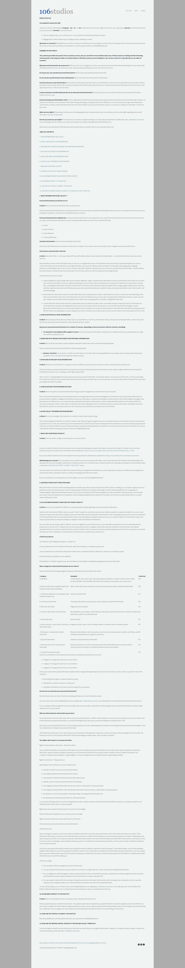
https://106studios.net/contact (134, 119)
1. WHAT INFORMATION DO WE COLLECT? (52, 137)
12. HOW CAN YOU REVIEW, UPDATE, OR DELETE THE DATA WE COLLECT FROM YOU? (65, 191)
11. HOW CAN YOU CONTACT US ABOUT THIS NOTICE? (56, 186)
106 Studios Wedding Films (69, 943)
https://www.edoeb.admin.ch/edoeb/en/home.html (122, 456)
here (102, 68)
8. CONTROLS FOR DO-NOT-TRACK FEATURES (54, 171)
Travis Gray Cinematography (87, 943)
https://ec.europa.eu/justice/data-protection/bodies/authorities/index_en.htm (109, 451)
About (136, 10)
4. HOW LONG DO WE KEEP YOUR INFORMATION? (54, 151)
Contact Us (56, 943)
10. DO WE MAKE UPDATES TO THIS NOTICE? (53, 181)
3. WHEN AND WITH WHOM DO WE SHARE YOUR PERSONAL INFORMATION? (62, 146)
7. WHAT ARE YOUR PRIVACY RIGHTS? (51, 166)
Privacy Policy (102, 943)
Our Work (129, 10)
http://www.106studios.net (63, 35)
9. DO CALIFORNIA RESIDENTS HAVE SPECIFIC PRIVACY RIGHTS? (59, 176)
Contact (143, 10)
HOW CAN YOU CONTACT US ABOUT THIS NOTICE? (64, 465)
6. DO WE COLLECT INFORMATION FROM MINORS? (54, 161)
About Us (42, 943)
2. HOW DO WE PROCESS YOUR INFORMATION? (54, 142)
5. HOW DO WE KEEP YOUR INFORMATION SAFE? (54, 156)
